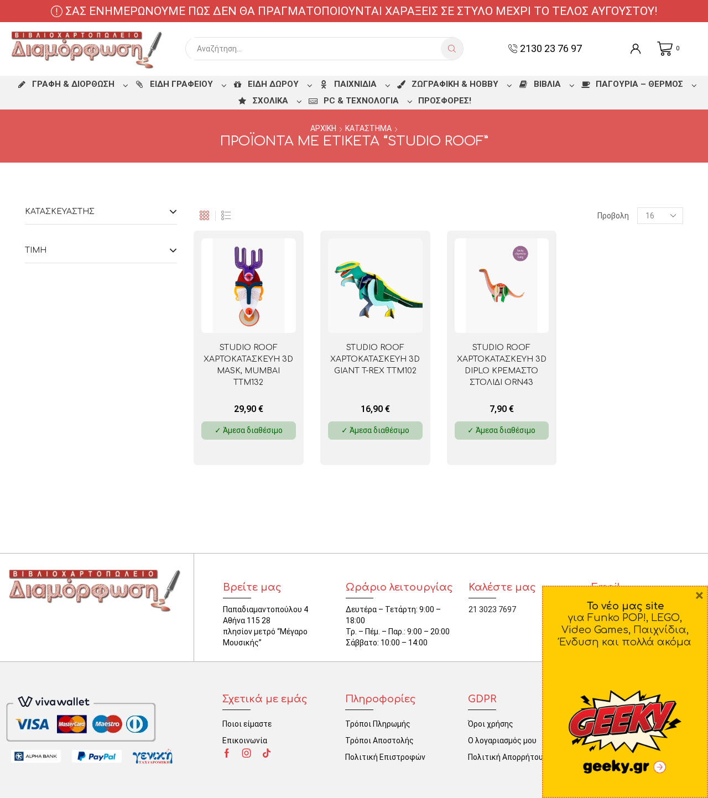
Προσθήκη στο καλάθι (266, 315)
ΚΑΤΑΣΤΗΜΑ (368, 128)
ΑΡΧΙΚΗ (323, 128)
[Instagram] (246, 753)
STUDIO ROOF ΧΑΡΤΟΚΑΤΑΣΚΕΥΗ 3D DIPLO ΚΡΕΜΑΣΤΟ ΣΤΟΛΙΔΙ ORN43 (501, 365)
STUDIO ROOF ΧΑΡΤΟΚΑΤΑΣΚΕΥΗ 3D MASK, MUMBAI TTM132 (248, 365)
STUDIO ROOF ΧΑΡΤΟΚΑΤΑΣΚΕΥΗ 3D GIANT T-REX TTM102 (375, 359)
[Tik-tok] (266, 753)
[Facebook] (226, 753)
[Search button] (452, 49)
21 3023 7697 (492, 609)
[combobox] (316, 49)
